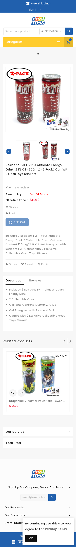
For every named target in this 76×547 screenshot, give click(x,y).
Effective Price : (16, 200)
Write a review (18, 187)
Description (15, 280)
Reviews (35, 280)
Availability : (14, 194)
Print (11, 213)
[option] (49, 151)
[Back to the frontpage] (38, 54)
